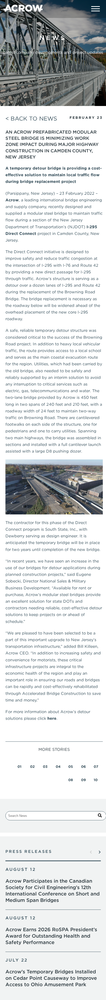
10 (96, 780)
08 (70, 780)
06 (83, 767)
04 (58, 767)
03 (45, 767)
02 (32, 767)
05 (70, 767)
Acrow (12, 200)
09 (83, 780)
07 (96, 767)
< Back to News (31, 118)
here (51, 718)
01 (19, 767)
